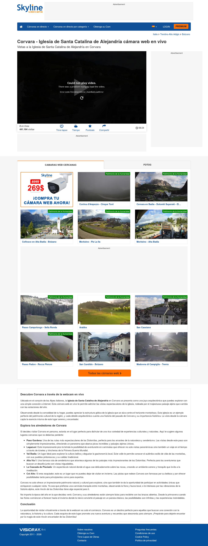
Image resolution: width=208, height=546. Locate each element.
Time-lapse (61, 130)
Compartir (104, 130)
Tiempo (76, 130)
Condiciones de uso (145, 533)
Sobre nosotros (85, 529)
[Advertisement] (119, 13)
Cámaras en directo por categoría (70, 26)
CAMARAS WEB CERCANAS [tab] (60, 164)
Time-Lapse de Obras (88, 536)
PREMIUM (181, 26)
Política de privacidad (145, 540)
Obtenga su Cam (102, 26)
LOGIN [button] (166, 26)
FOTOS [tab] (147, 164)
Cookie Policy (142, 536)
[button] (154, 26)
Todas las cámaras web (104, 373)
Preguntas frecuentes (146, 529)
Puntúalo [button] (90, 130)
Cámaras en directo (37, 26)
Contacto (81, 540)
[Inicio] (21, 26)
